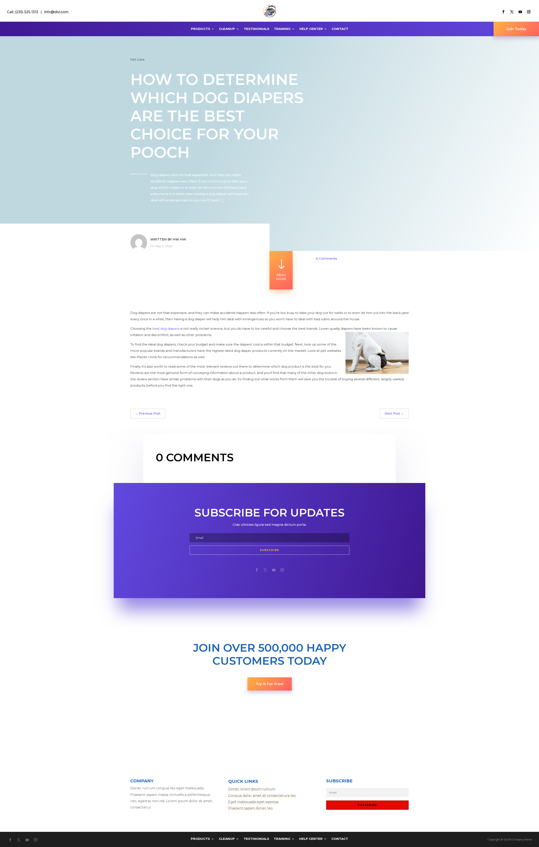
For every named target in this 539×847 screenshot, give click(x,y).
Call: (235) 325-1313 (22, 12)
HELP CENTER (311, 29)
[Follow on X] (511, 11)
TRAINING (282, 29)
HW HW (179, 239)
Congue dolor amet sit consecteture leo (262, 796)
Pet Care (137, 59)
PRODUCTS (200, 29)
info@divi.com (56, 12)
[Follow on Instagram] (528, 11)
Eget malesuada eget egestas (253, 802)
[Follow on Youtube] (520, 11)
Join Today (516, 29)
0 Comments (326, 258)
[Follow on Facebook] (503, 11)
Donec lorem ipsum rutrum (251, 789)
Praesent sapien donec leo (250, 808)
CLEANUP (227, 29)
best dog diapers (165, 329)
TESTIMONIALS (256, 29)
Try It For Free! (269, 684)
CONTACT (340, 29)
